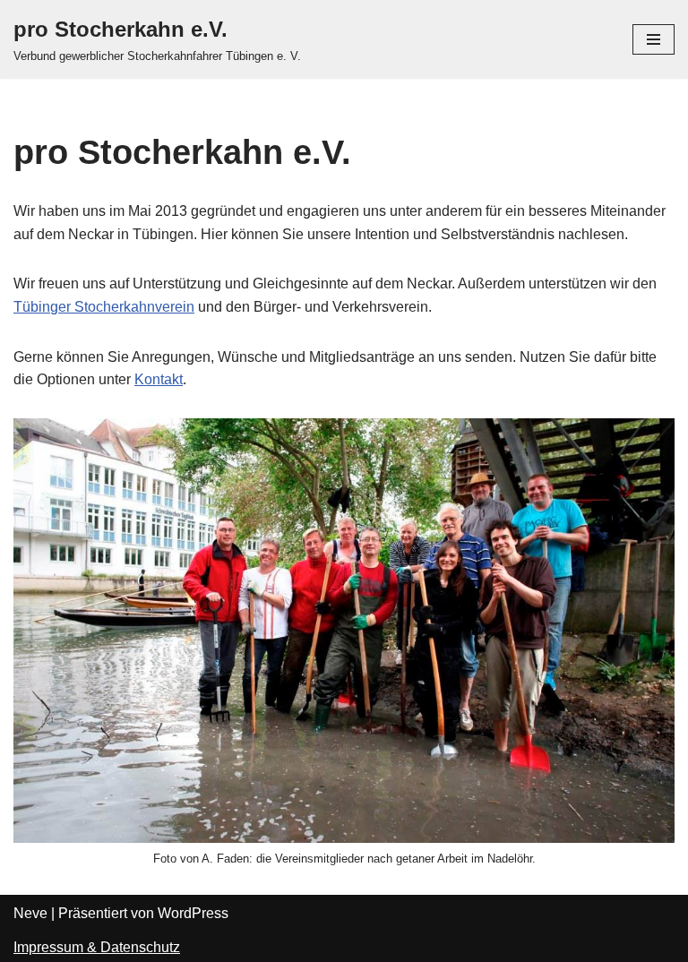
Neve (30, 913)
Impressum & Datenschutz (96, 947)
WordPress (193, 913)
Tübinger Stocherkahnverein (103, 306)
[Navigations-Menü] (653, 39)
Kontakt (158, 379)
